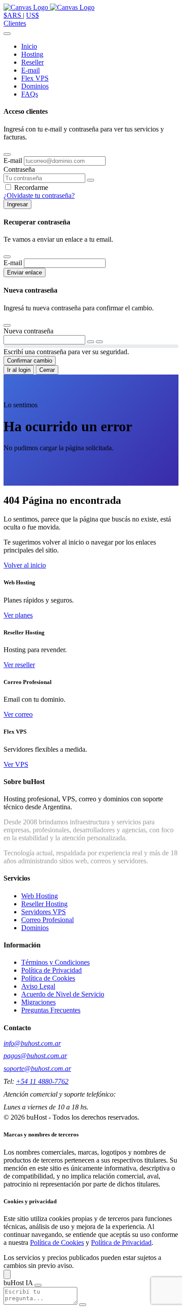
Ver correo (18, 714)
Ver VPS (16, 764)
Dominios (35, 927)
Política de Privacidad (51, 970)
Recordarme (31, 187)
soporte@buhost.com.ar (37, 1068)
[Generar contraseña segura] (90, 341)
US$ (32, 15)
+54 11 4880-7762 (42, 1081)
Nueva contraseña (28, 331)
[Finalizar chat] (38, 1285)
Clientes (15, 23)
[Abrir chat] (7, 1274)
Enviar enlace (24, 272)
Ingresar (17, 204)
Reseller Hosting (44, 904)
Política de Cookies (48, 978)
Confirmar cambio (29, 360)
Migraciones (38, 1002)
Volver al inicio (25, 565)
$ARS (13, 15)
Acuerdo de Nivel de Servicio (62, 994)
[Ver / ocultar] (99, 341)
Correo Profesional (47, 920)
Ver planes (18, 615)
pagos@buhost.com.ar (35, 1055)
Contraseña (19, 169)
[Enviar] (82, 1304)
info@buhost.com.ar (32, 1043)
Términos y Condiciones (55, 962)
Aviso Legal (38, 986)
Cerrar (47, 370)
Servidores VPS (43, 912)
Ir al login (18, 370)
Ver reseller (19, 665)
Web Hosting (39, 896)
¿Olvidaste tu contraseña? (39, 195)
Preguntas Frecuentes (50, 1010)
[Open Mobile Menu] (7, 33)
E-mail (14, 160)
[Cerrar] (7, 154)
